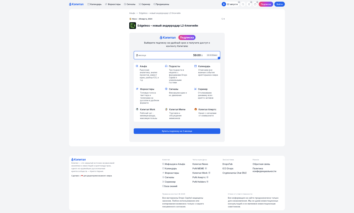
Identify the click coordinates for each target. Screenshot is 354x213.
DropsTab (227, 164)
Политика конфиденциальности (264, 170)
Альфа (132, 13)
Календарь (95, 4)
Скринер (145, 4)
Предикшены (162, 4)
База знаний (170, 186)
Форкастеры (114, 4)
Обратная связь (261, 164)
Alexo (134, 19)
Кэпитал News (200, 164)
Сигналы (131, 4)
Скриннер (170, 181)
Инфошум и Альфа (175, 164)
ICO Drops (227, 168)
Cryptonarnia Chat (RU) (234, 173)
